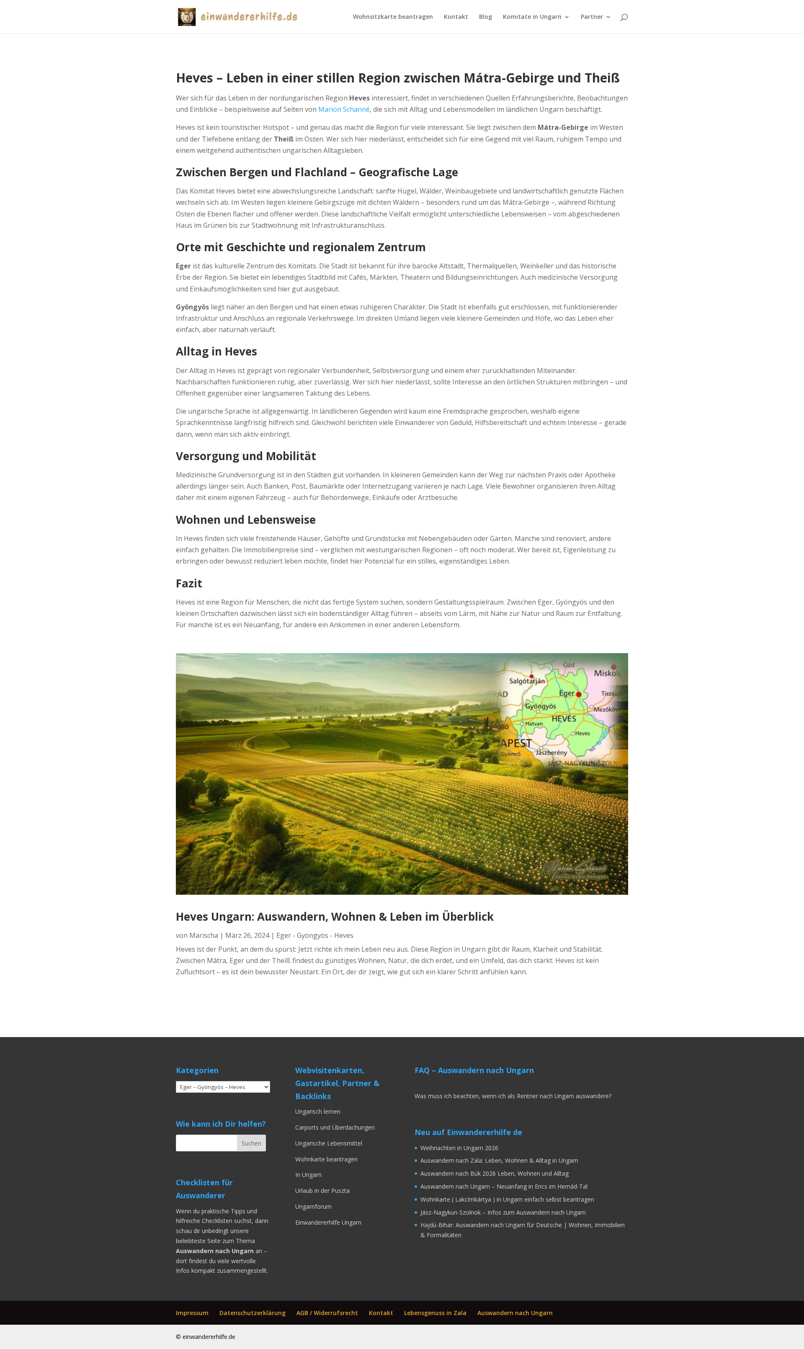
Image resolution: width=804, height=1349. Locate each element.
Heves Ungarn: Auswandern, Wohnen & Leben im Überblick (335, 916)
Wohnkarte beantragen (326, 1159)
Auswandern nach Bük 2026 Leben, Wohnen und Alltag (494, 1173)
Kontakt (456, 17)
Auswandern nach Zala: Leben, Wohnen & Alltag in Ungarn (499, 1160)
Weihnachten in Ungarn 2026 (459, 1148)
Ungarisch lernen (318, 1111)
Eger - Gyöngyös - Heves (314, 935)
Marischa (203, 935)
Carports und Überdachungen (335, 1127)
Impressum (192, 1313)
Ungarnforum (313, 1206)
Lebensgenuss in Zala (435, 1313)
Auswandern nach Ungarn (515, 1313)
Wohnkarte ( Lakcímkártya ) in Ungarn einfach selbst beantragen (507, 1199)
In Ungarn (308, 1175)
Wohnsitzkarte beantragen (393, 17)
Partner (592, 17)
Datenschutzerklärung (252, 1313)
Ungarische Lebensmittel (328, 1143)
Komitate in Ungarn (532, 17)
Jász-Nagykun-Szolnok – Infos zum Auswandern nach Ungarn (503, 1212)
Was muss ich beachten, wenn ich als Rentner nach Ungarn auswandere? (513, 1096)
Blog (485, 17)
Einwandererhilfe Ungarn (328, 1222)
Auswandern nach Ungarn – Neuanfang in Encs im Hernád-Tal (504, 1186)
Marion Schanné (344, 109)
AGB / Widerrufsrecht (327, 1313)
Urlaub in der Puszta (322, 1191)
